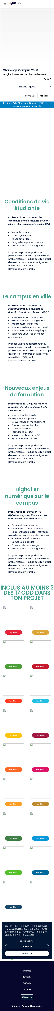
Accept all (27, 953)
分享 (47, 78)
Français (43, 95)
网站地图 (27, 970)
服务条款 (27, 977)
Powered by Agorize (32, 1006)
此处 (43, 932)
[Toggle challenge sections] (27, 86)
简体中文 (26, 997)
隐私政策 (27, 983)
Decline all (27, 946)
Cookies (27, 989)
